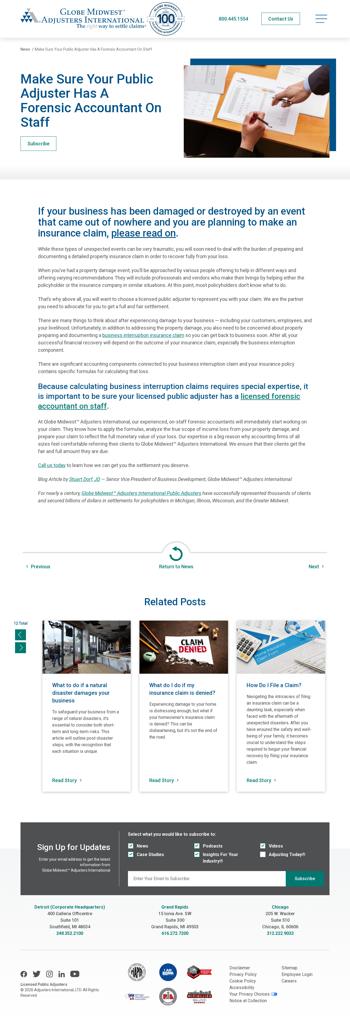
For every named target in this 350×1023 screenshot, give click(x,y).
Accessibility (241, 987)
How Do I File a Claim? (274, 685)
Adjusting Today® (287, 854)
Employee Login (297, 974)
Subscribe (38, 143)
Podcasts (213, 846)
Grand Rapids (174, 907)
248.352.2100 (69, 933)
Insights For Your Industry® (220, 858)
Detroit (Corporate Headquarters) (69, 907)
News (142, 846)
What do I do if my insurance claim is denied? (182, 689)
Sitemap (290, 967)
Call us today (52, 465)
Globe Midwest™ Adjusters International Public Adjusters (141, 493)
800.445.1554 (233, 19)
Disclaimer (239, 967)
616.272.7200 (175, 933)
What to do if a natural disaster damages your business (81, 693)
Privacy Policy (243, 974)
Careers (289, 981)
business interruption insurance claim (143, 335)
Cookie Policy (242, 981)
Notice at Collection (248, 1000)
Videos (276, 846)
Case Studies (150, 854)
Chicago (280, 907)
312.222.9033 (280, 933)
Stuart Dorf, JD (84, 479)
